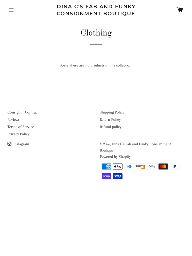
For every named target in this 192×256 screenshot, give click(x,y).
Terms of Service (21, 126)
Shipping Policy (112, 112)
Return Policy (110, 119)
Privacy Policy (19, 134)
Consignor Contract (23, 112)
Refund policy (111, 126)
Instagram (20, 144)
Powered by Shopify (115, 156)
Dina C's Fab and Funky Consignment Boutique (96, 10)
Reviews (14, 119)
